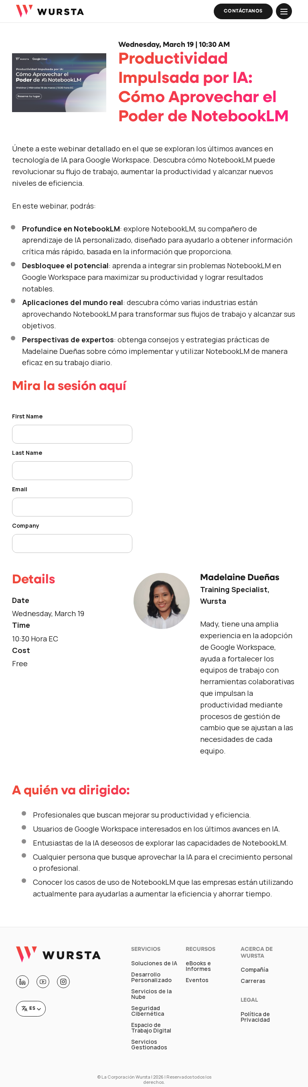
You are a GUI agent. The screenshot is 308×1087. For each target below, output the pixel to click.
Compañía (254, 969)
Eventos (197, 980)
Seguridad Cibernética (147, 1011)
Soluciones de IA (154, 963)
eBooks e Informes (198, 966)
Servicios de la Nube (151, 994)
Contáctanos (243, 11)
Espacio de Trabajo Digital (151, 1027)
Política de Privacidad (255, 1017)
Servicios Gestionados (149, 1044)
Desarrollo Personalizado (151, 977)
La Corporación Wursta (125, 1077)
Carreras (253, 981)
